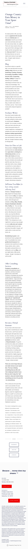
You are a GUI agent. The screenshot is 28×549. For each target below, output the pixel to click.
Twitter (14, 449)
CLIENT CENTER (14, 500)
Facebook (14, 444)
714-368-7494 (5, 480)
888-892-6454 (10, 482)
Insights (12, 27)
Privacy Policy (6, 486)
